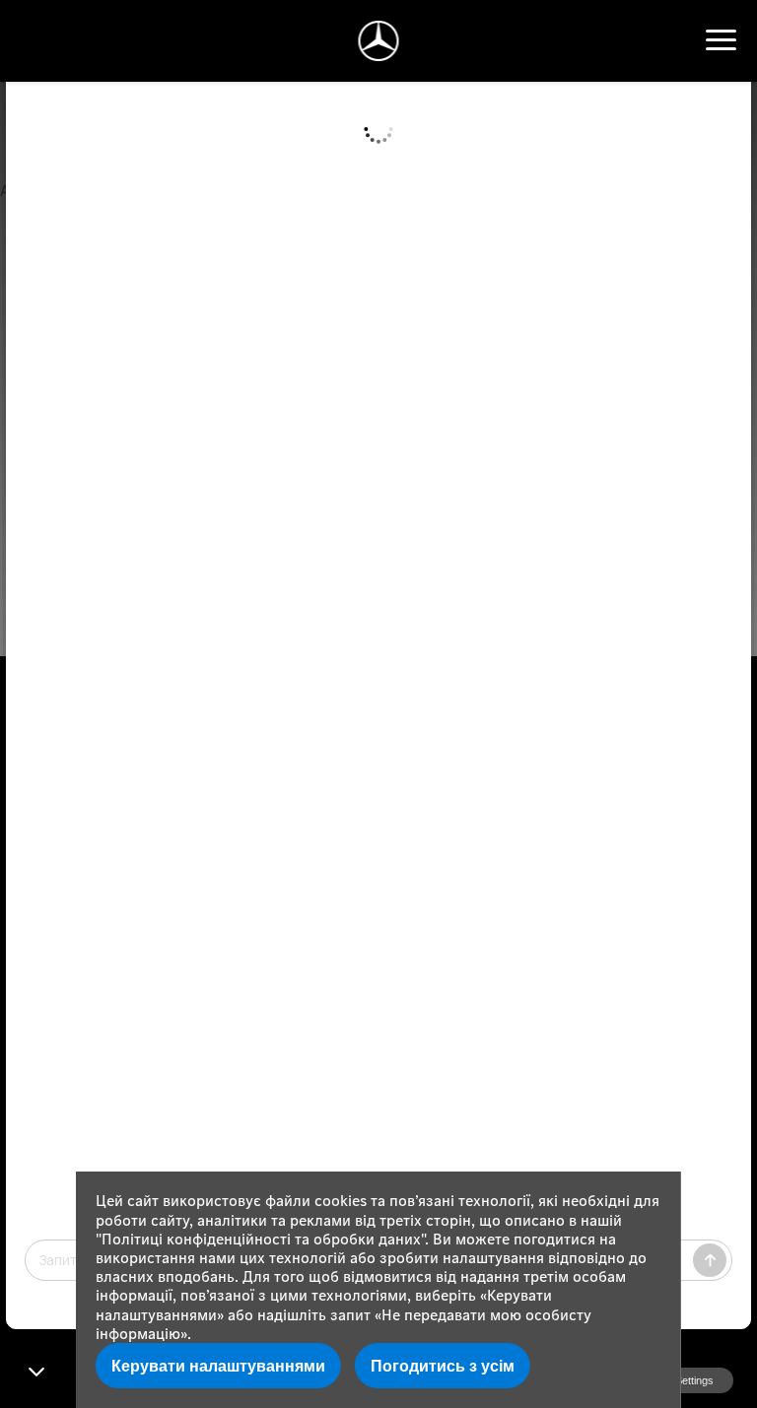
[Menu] (721, 40)
